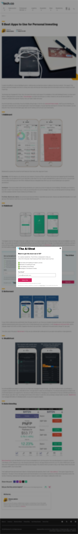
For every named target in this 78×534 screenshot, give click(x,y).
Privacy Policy (42, 285)
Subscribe (25, 280)
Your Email (21, 272)
